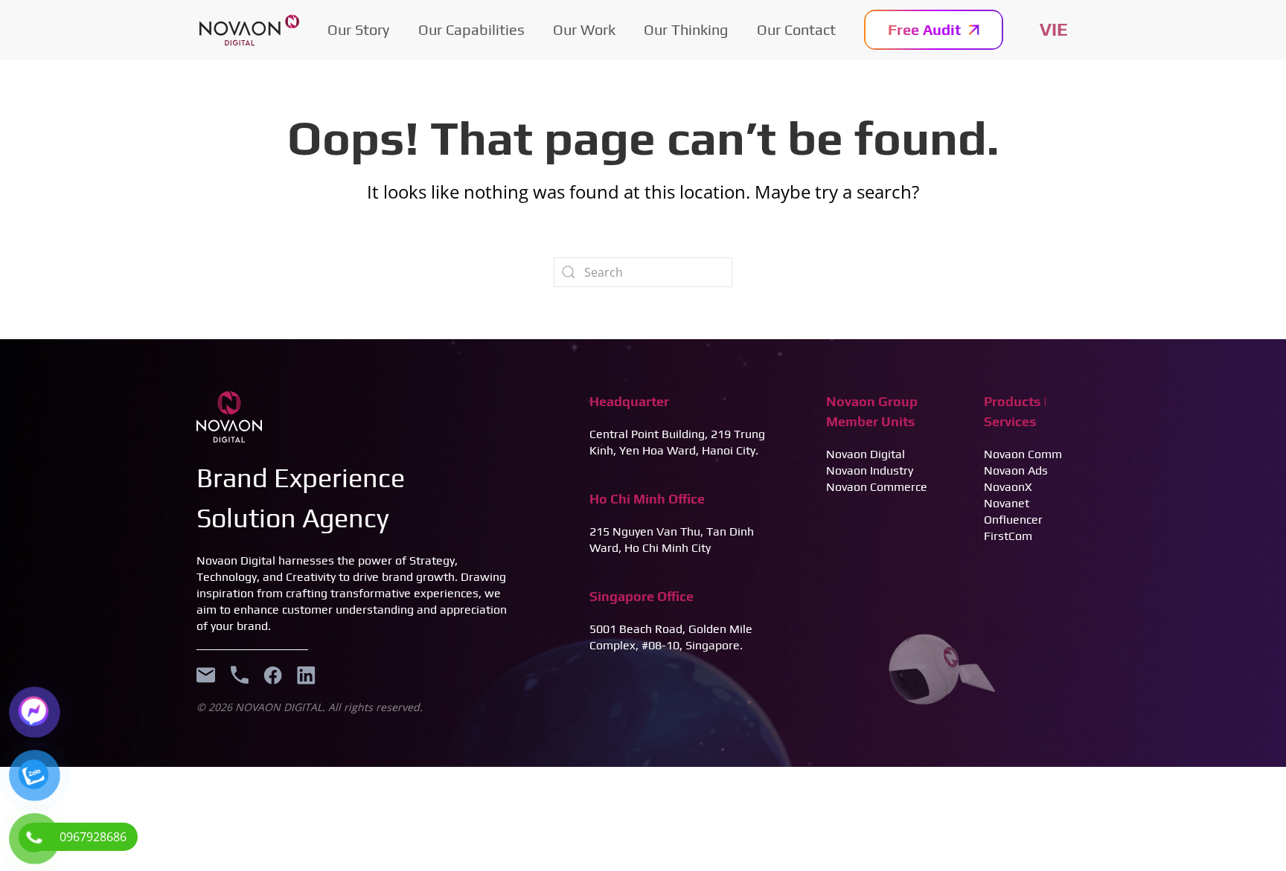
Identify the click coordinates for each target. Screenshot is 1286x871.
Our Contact (796, 29)
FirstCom (1008, 536)
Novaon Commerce (876, 487)
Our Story (358, 29)
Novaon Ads (1016, 470)
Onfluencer (1013, 519)
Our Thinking (686, 29)
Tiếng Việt (1054, 29)
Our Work (584, 29)
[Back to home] (249, 30)
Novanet (1006, 503)
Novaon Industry (869, 470)
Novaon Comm (1023, 454)
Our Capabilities (471, 29)
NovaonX (1008, 487)
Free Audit (924, 29)
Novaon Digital (865, 454)
